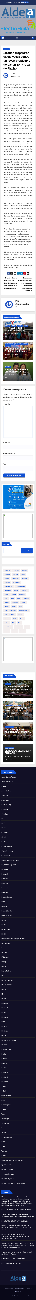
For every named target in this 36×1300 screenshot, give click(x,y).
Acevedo (16, 570)
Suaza (27, 627)
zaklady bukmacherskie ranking (12, 1160)
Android (4, 786)
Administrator (17, 74)
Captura (7, 578)
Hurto (12, 598)
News (3, 1022)
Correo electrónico (10, 453)
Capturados (15, 578)
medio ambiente (7, 980)
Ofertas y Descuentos (8, 1040)
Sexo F (3, 1100)
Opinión (14, 325)
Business (4, 809)
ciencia (3, 837)
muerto (7, 606)
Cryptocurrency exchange (10, 860)
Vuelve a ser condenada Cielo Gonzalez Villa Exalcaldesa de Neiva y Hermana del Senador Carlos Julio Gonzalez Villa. (17, 1245)
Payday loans (6, 1049)
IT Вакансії (5, 957)
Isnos (18, 598)
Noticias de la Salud (10, 610)
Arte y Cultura (9, 343)
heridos (14, 594)
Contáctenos (20, 1296)
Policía (22, 619)
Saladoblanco (8, 627)
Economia (5, 878)
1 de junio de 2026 (13, 735)
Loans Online (6, 971)
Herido (6, 594)
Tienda (27, 1296)
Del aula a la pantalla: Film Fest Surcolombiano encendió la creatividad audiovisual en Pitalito (15, 1236)
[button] (29, 38)
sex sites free (6, 1095)
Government (5, 929)
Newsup (28, 1288)
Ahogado (7, 574)
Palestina (7, 619)
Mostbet (4, 998)
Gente (3, 925)
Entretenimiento (6, 897)
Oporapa (20, 614)
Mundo (14, 606)
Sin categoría (6, 1105)
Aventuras (5, 800)
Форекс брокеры (7, 1169)
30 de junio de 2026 (14, 692)
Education (5, 892)
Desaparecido (8, 586)
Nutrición (4, 1031)
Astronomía (5, 795)
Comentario (7, 404)
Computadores (6, 846)
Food (3, 902)
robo (19, 623)
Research (4, 1082)
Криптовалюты (6, 1165)
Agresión (24, 570)
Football (4, 906)
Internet (7, 705)
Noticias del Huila (24, 610)
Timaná (14, 631)
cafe (2, 818)
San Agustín (18, 627)
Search (6, 544)
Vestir (3, 1142)
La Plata (7, 602)
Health (3, 934)
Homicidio (22, 594)
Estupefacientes (20, 586)
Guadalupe (24, 590)
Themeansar (18, 1291)
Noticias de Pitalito (10, 614)
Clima (3, 842)
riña (13, 623)
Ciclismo (4, 832)
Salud (26, 325)
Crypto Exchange (7, 851)
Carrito (13, 1296)
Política (7, 623)
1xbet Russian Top (7, 782)
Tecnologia (5, 1118)
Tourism (4, 1128)
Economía (5, 874)
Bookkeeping (6, 805)
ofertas (3, 1035)
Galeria (4, 920)
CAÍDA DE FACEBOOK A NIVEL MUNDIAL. (17, 709)
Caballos (4, 814)
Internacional (6, 943)
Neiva (20, 606)
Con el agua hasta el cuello (11, 1263)
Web (5, 464)
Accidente (7, 570)
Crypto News (5, 855)
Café (3, 823)
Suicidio (7, 631)
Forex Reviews (6, 915)
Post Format (5, 1068)
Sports (3, 1109)
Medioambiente (6, 985)
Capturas (24, 578)
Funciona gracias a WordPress (12, 1288)
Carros (3, 828)
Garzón (16, 590)
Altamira (15, 574)
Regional (6, 49)
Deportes (4, 869)
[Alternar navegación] (16, 38)
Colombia (7, 582)
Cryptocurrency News (9, 865)
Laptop (3, 962)
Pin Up (3, 1054)
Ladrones (26, 598)
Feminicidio (8, 590)
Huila (6, 598)
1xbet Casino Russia (8, 777)
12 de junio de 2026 (14, 713)
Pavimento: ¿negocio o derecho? (13, 1258)
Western (4, 1151)
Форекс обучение (7, 1174)
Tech (3, 1114)
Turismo (4, 1132)
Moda (3, 994)
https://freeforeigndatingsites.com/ (13, 938)
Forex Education (7, 911)
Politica (4, 1058)
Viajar (3, 1146)
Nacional (4, 1003)
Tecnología (5, 1123)
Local (3, 975)
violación (22, 631)
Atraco (23, 574)
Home (8, 1296)
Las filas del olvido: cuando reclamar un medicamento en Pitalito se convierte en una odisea (16, 1228)
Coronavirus (16, 582)
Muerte (23, 602)
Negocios (4, 1017)
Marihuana (15, 602)
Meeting (4, 989)
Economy (4, 883)
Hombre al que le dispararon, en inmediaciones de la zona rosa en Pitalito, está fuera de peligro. (11, 283)
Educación (18, 343)
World (3, 1155)
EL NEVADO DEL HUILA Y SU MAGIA (18, 752)
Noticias (7, 325)
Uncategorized (16, 705)
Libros (3, 966)
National (4, 1012)
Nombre (6, 442)
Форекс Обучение (7, 1179)
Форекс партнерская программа (13, 1183)
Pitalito (15, 619)
